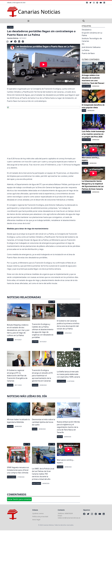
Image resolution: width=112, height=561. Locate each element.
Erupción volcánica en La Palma (92, 34)
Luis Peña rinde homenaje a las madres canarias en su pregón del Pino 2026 (93, 134)
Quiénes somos (38, 513)
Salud (84, 110)
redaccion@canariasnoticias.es (69, 518)
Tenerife (59, 437)
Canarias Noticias (12, 38)
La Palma (10, 27)
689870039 (69, 513)
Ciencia (34, 429)
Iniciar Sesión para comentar (19, 499)
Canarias (10, 385)
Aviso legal (36, 520)
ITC (83, 44)
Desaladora (86, 29)
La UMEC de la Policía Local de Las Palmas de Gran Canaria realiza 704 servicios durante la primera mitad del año (43, 473)
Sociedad (10, 426)
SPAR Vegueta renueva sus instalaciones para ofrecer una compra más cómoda (18, 470)
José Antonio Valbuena (91, 47)
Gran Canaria (61, 381)
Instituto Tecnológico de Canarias (92, 39)
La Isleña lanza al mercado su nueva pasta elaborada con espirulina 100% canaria (68, 374)
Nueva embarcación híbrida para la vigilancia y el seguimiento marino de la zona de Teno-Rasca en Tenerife (68, 427)
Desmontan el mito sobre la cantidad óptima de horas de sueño (43, 422)
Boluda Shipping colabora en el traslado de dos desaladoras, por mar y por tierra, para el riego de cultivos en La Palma (18, 330)
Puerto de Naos (88, 53)
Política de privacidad (40, 516)
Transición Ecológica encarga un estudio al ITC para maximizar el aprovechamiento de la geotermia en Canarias (42, 375)
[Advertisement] (56, 545)
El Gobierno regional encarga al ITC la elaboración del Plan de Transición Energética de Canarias (17, 375)
